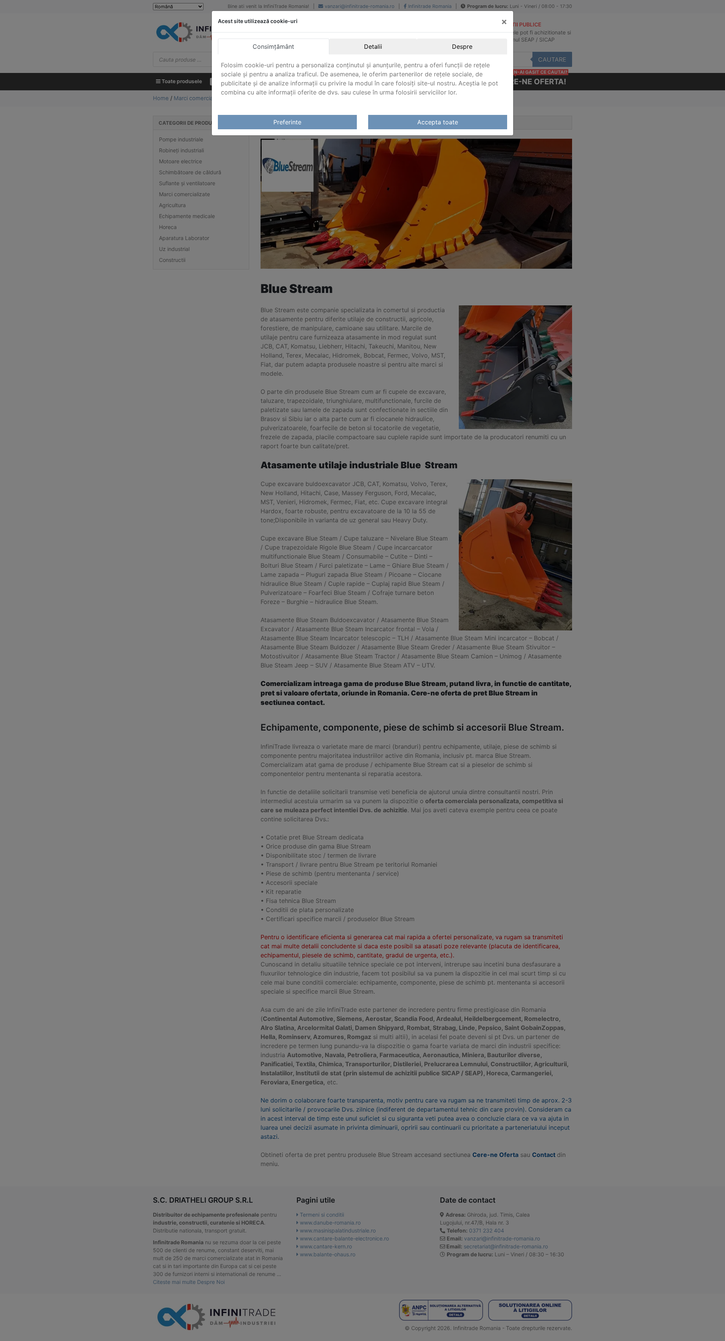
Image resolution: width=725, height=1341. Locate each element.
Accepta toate (437, 122)
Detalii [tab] (373, 46)
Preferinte (287, 122)
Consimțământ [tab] (273, 46)
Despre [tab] (462, 46)
